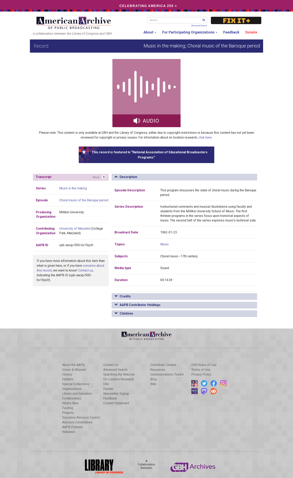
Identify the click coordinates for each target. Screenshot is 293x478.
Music (164, 244)
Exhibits (67, 379)
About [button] (149, 32)
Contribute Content (163, 365)
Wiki (153, 384)
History (67, 374)
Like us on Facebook (213, 383)
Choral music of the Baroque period (83, 200)
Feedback (231, 32)
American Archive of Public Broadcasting (74, 23)
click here (205, 137)
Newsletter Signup (116, 393)
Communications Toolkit (167, 374)
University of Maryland (74, 228)
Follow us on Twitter (204, 383)
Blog (153, 379)
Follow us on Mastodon (204, 391)
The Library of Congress (100, 466)
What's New (70, 403)
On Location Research (118, 379)
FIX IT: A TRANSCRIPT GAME (236, 20)
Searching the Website (119, 374)
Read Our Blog (194, 383)
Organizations (72, 389)
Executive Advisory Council (81, 417)
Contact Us (110, 365)
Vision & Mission (74, 370)
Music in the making (73, 188)
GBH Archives (193, 466)
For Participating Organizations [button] (188, 32)
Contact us (85, 270)
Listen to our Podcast (194, 391)
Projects (68, 413)
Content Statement (116, 403)
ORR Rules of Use (203, 365)
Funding (67, 408)
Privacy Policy (201, 374)
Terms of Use (200, 370)
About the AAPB (73, 365)
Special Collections (75, 384)
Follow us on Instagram (223, 383)
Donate (251, 32)
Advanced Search (199, 26)
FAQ (106, 384)
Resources (157, 370)
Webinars (68, 432)
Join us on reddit (213, 391)
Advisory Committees (77, 422)
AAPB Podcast (72, 427)
